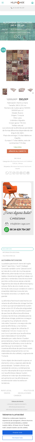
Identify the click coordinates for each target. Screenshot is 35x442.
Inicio (5, 29)
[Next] (30, 65)
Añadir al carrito (17, 151)
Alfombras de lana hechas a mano (16, 409)
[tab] (17, 249)
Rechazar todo (17, 438)
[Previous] (4, 65)
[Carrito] (32, 2)
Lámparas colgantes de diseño (16, 404)
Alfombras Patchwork (17, 32)
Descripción (7, 249)
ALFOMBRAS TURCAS (20, 29)
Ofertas (20, 163)
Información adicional (11, 252)
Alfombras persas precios (17, 407)
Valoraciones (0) (9, 256)
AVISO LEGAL (6, 391)
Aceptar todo (17, 432)
